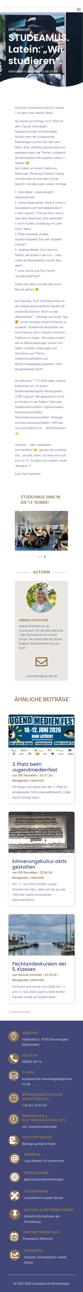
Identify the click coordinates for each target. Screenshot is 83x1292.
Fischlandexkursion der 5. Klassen (39, 967)
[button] (19, 532)
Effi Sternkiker (27, 775)
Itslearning (36, 1191)
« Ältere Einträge (19, 1012)
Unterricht (19, 29)
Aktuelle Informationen (48, 1210)
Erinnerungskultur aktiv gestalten (39, 864)
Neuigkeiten (20, 780)
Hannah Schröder (30, 975)
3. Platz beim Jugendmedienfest (34, 767)
